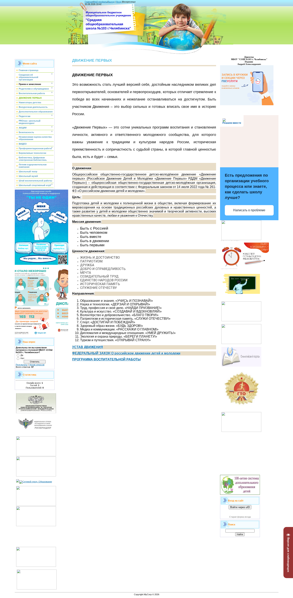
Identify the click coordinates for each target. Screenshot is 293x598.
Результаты (22, 364)
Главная (89, 2)
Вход (118, 2)
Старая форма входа (240, 517)
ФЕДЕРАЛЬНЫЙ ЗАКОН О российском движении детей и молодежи (126, 353)
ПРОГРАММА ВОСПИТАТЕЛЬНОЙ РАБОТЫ (106, 359)
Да (22, 355)
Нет (22, 358)
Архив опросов (36, 364)
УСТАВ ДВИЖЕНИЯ (87, 347)
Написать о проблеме (249, 210)
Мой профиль (100, 2)
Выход (111, 2)
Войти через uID (240, 507)
